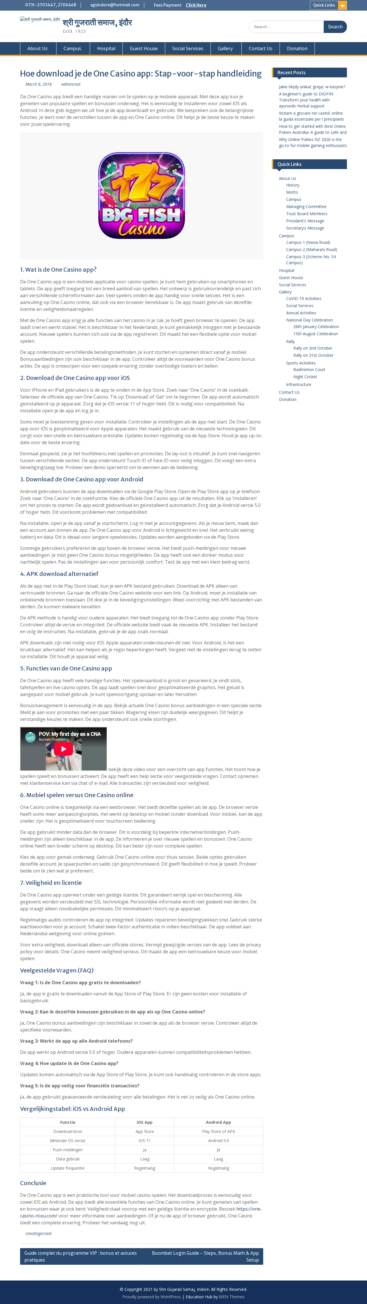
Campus (72, 48)
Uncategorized (38, 1233)
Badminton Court (309, 369)
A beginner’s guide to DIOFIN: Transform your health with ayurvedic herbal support (306, 100)
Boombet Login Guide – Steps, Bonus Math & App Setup (205, 1256)
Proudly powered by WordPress (151, 1296)
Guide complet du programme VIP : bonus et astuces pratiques (80, 1256)
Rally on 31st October (313, 355)
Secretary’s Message (305, 228)
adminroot (71, 84)
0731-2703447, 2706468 (50, 4)
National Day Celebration (309, 320)
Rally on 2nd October (312, 348)
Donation (297, 48)
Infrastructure (298, 384)
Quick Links (324, 5)
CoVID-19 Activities (303, 298)
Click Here (196, 5)
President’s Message (305, 220)
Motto (292, 192)
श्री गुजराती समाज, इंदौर (97, 22)
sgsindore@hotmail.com (115, 4)
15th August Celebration (315, 333)
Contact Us (260, 48)
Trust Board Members (306, 213)
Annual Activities (301, 312)
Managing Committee (306, 206)
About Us (38, 48)
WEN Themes (232, 1296)
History (292, 185)
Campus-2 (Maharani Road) (311, 249)
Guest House (144, 48)
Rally (290, 341)
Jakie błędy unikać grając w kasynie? (312, 86)
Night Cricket (305, 376)
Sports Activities (301, 363)
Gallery (225, 48)
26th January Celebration (316, 326)
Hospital (106, 48)
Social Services (187, 48)
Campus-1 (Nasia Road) (308, 242)
